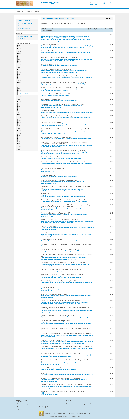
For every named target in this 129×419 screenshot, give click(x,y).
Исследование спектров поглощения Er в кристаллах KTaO (61, 251)
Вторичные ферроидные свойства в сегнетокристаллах (59, 176)
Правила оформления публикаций (25, 37)
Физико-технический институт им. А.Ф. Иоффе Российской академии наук (69, 413)
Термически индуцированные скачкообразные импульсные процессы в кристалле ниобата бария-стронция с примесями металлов (64, 302)
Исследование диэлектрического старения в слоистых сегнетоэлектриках (65, 201)
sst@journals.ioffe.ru (107, 3)
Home (44, 18)
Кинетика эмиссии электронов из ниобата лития (56, 246)
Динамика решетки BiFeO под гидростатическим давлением (61, 158)
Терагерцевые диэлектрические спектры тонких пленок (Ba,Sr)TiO (63, 84)
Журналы (19, 11)
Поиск (29, 11)
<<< (107, 18)
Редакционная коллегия (25, 23)
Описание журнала (24, 20)
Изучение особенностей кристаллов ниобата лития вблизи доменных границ (66, 317)
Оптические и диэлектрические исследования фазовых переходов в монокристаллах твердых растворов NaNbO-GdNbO (63, 258)
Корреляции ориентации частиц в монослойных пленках (59, 65)
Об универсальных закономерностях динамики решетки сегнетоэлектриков (66, 138)
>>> (110, 18)
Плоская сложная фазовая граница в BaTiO (55, 95)
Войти (37, 11)
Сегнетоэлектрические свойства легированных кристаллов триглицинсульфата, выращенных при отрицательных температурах (67, 355)
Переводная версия (24, 28)
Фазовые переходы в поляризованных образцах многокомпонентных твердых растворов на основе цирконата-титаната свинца (67, 221)
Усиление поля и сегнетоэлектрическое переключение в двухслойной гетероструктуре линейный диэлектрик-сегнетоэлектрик (64, 71)
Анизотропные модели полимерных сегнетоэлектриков (59, 100)
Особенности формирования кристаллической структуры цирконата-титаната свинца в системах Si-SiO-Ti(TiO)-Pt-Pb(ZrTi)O (66, 59)
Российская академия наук (25, 404)
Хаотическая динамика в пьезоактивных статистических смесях (62, 330)
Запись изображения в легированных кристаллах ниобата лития (62, 241)
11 (33, 93)
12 (35, 93)
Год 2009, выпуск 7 (68, 18)
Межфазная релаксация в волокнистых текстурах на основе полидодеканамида (67, 112)
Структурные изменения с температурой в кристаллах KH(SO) (62, 190)
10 (31, 93)
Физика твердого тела (51, 2)
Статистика (21, 26)
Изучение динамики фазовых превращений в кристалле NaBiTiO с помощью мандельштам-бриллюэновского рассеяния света (64, 152)
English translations (95, 4)
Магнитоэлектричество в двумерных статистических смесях (60, 271)
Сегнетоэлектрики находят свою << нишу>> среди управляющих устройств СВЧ (67, 374)
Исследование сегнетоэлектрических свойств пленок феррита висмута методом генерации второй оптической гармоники (67, 89)
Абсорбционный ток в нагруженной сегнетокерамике (58, 369)
